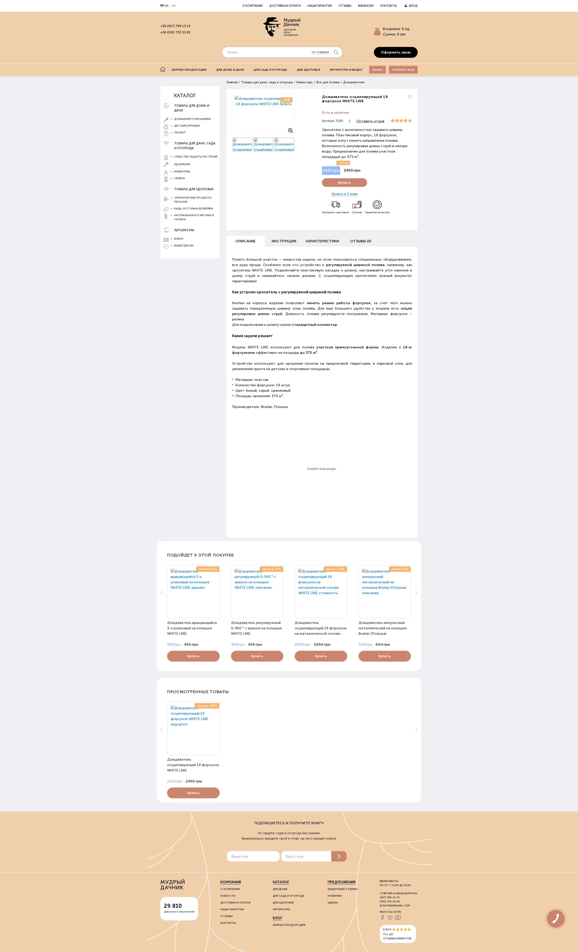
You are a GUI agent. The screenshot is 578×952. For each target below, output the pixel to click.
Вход (413, 5)
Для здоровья (308, 69)
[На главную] (162, 69)
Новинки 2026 (403, 69)
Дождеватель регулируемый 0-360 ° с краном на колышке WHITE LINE (256, 628)
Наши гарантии (320, 5)
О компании (252, 5)
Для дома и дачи (230, 69)
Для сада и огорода (270, 69)
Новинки (335, 895)
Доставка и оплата (285, 5)
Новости (227, 895)
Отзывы (345, 5)
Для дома (280, 889)
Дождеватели (353, 82)
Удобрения (182, 164)
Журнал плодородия (189, 69)
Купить (344, 182)
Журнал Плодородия (289, 925)
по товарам (320, 52)
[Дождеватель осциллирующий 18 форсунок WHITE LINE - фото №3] (263, 144)
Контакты (388, 5)
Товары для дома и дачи (191, 108)
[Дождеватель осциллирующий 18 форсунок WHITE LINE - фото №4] (284, 144)
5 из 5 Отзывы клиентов (397, 934)
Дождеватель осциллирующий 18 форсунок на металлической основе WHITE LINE (321, 628)
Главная (232, 82)
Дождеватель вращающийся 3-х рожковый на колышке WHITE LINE (192, 628)
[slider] (401, 120)
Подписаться (339, 856)
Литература (184, 230)
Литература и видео (346, 69)
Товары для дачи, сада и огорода (194, 145)
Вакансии (365, 5)
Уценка (333, 902)
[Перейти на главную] (282, 27)
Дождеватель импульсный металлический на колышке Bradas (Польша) (383, 628)
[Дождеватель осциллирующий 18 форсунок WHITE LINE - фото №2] (242, 144)
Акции (377, 69)
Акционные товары (343, 889)
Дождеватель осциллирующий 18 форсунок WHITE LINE (193, 764)
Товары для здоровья (193, 189)
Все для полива (328, 82)
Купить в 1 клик (345, 194)
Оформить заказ (396, 52)
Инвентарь (304, 82)
